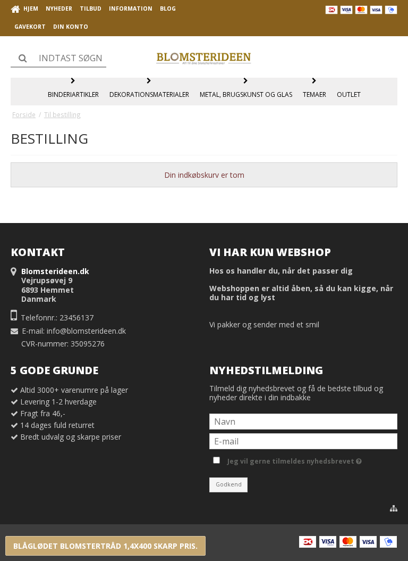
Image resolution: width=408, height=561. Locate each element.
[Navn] (303, 421)
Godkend (229, 484)
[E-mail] (303, 440)
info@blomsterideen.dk (86, 331)
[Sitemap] (393, 508)
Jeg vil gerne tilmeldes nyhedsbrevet (292, 459)
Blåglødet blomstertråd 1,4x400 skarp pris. (105, 546)
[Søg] (58, 58)
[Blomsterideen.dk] (204, 57)
